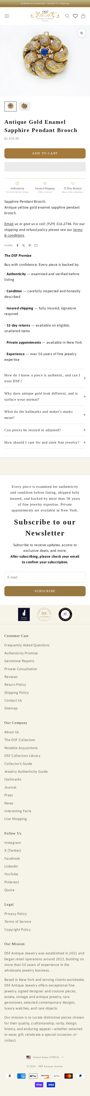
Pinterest (11, 882)
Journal (10, 787)
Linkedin (11, 866)
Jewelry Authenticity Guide (26, 771)
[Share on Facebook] (17, 245)
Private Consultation (20, 669)
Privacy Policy (15, 914)
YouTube (11, 874)
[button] (45, 167)
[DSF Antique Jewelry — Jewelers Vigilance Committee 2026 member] (44, 614)
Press (8, 795)
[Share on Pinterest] (29, 245)
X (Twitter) (12, 850)
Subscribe (45, 591)
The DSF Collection (19, 740)
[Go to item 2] (24, 106)
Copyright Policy (17, 929)
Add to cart (45, 153)
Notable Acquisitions (21, 748)
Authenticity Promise (21, 653)
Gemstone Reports (19, 661)
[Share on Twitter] (23, 245)
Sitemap (10, 708)
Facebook (12, 858)
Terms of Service (17, 921)
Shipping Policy (16, 692)
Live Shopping (15, 819)
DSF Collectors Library (22, 756)
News (8, 803)
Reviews (11, 677)
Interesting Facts (17, 811)
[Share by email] (36, 245)
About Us (11, 732)
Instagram (12, 842)
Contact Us (13, 700)
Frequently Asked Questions (27, 645)
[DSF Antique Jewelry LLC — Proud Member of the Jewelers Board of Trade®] (65, 614)
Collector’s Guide (18, 764)
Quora (9, 890)
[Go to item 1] (10, 106)
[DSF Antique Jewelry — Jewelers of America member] (24, 614)
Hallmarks (12, 779)
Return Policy (15, 684)
